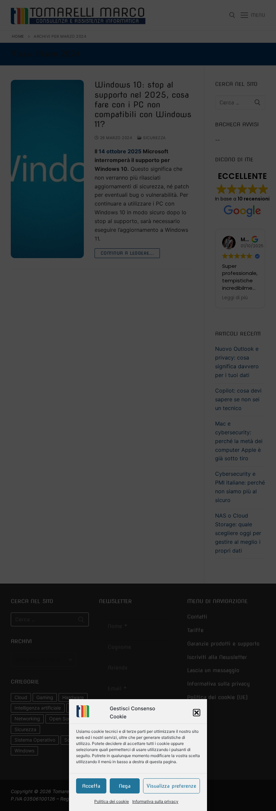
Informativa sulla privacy (155, 801)
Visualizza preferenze (171, 786)
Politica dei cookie (111, 801)
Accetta (91, 786)
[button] (196, 712)
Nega (125, 786)
